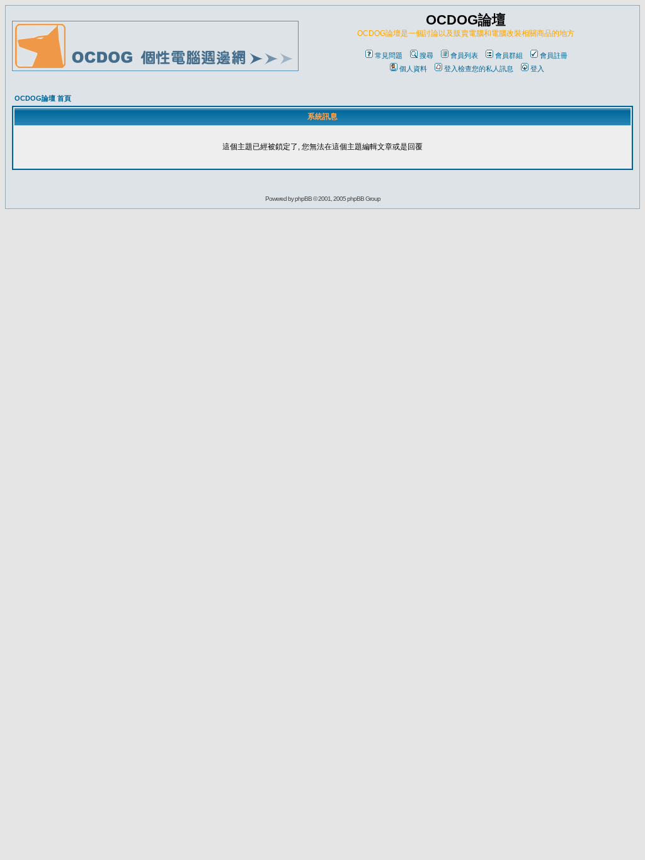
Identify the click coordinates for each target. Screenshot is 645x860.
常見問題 (388, 55)
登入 (537, 68)
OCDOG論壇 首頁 (42, 98)
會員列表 (464, 55)
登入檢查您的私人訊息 (478, 68)
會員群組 (509, 55)
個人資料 (413, 68)
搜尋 (426, 55)
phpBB (303, 198)
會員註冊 (554, 55)
